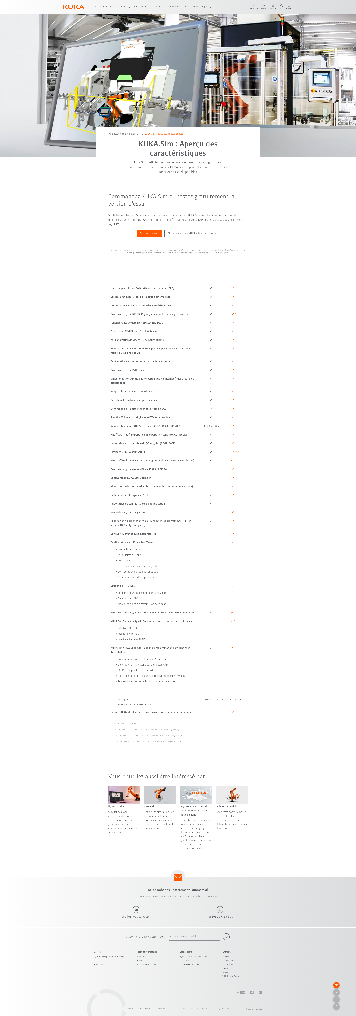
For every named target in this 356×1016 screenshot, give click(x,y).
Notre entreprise (201, 7)
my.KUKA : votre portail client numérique (195, 957)
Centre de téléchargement (189, 965)
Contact (97, 961)
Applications (140, 7)
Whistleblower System (231, 976)
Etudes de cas (142, 961)
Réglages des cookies (223, 1009)
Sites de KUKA (227, 965)
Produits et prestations (102, 7)
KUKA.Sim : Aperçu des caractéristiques (163, 134)
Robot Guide (141, 957)
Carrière (225, 957)
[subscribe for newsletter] (226, 936)
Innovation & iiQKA (176, 7)
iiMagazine (226, 972)
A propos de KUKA (229, 961)
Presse (225, 968)
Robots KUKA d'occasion (146, 965)
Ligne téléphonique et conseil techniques (109, 957)
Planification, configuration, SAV (124, 134)
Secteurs (123, 7)
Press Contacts (100, 965)
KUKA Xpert (184, 961)
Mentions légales (165, 1009)
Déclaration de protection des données (193, 1009)
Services (157, 7)
